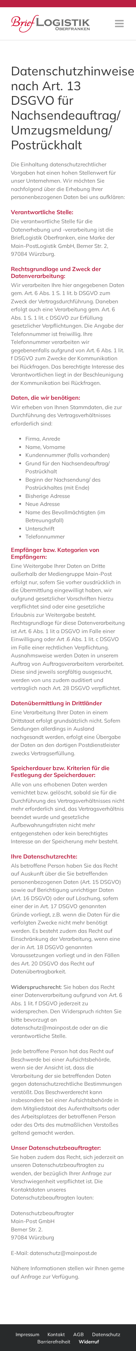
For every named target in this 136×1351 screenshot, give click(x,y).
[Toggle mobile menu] (120, 23)
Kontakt (56, 1334)
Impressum (27, 1334)
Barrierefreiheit (53, 1341)
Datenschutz (106, 1334)
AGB (78, 1334)
